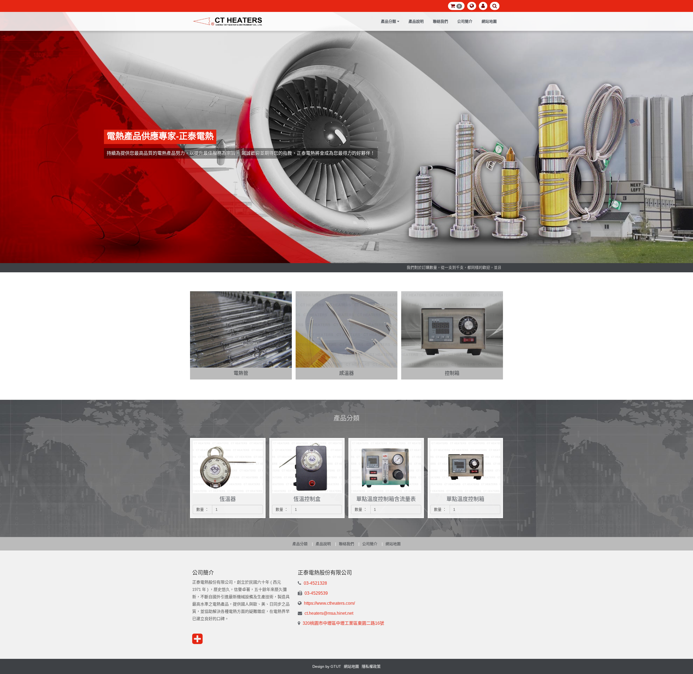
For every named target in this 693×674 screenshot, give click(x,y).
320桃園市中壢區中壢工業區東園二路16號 (343, 623)
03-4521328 (315, 583)
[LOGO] (227, 21)
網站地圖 (489, 21)
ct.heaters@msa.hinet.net (328, 613)
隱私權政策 (371, 666)
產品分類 (300, 544)
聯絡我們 (440, 21)
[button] (456, 6)
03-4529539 (315, 593)
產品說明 (416, 21)
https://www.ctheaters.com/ (329, 603)
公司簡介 (464, 21)
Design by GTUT (326, 666)
